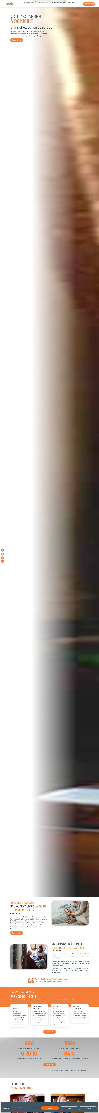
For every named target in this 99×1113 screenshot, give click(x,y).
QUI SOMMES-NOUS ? (44, 2)
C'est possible (16, 933)
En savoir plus (16, 40)
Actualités (71, 2)
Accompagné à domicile (30, 2)
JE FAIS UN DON (89, 4)
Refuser (69, 1108)
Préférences (88, 1108)
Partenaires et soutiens (59, 2)
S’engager (49, 5)
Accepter (50, 1108)
